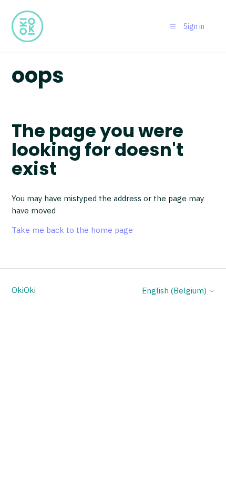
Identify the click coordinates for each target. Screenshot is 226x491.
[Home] (27, 26)
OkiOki (24, 290)
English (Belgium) (175, 290)
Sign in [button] (193, 26)
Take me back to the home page (72, 230)
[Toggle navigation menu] (172, 26)
